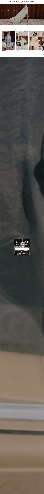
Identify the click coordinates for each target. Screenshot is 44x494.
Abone (22, 251)
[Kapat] (29, 239)
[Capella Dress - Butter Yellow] (35, 40)
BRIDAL (22, 1)
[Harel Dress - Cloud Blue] (8, 40)
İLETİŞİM (22, 2)
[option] (22, 12)
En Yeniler (4, 28)
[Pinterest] (24, 253)
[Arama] (41, 2)
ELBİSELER (17, 1)
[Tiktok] (23, 253)
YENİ (10, 1)
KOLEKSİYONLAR (26, 1)
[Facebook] (19, 253)
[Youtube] (20, 253)
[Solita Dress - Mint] (22, 40)
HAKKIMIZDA (32, 1)
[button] (4, 40)
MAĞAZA (14, 1)
